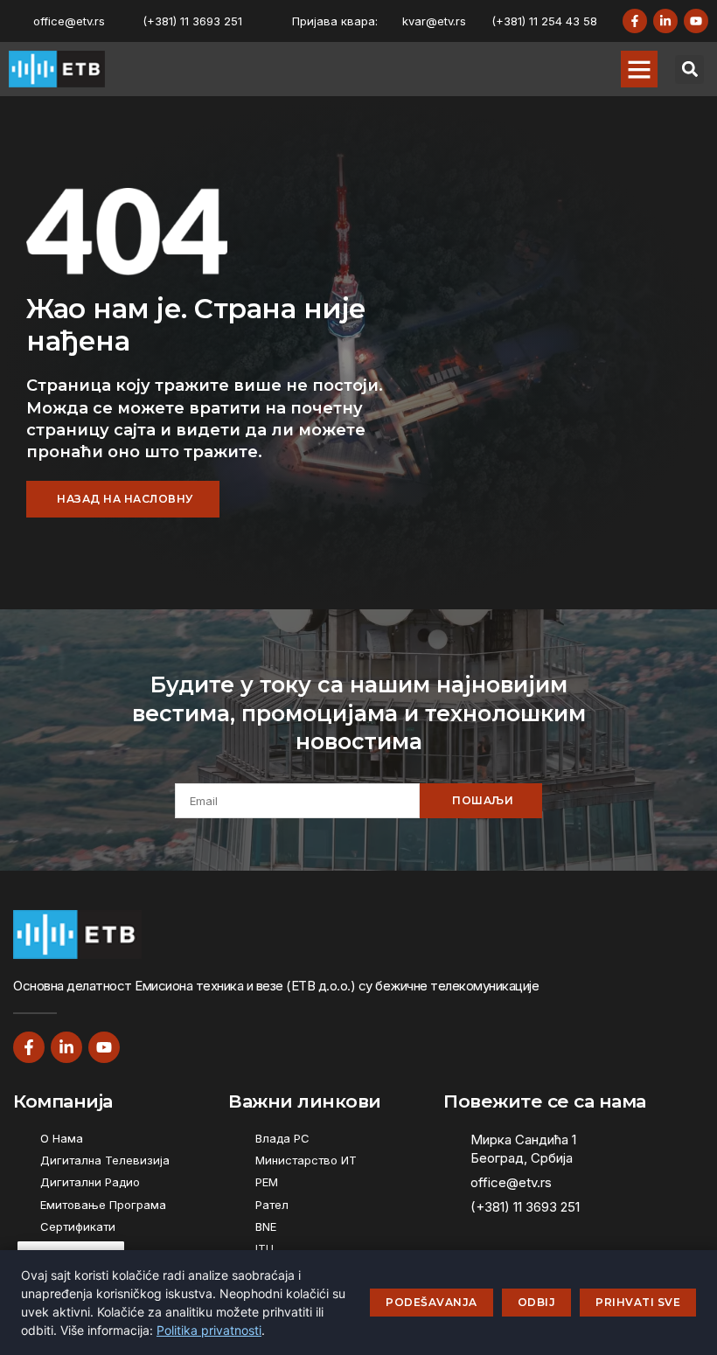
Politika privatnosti (209, 1330)
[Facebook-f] (635, 21)
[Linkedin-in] (665, 21)
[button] (639, 69)
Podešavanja (431, 1302)
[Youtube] (696, 21)
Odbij (537, 1302)
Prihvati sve (637, 1302)
